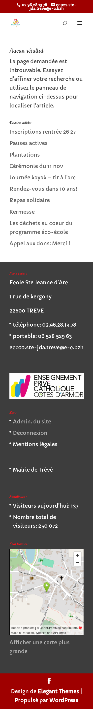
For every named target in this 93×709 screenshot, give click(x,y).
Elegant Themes (58, 691)
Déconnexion (30, 433)
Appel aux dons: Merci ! (39, 243)
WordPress (63, 700)
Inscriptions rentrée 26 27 (42, 132)
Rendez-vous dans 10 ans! (43, 189)
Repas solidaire (29, 200)
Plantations (24, 155)
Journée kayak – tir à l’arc (42, 177)
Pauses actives (28, 143)
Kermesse (22, 212)
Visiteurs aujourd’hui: (42, 506)
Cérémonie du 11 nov (36, 166)
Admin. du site (32, 421)
